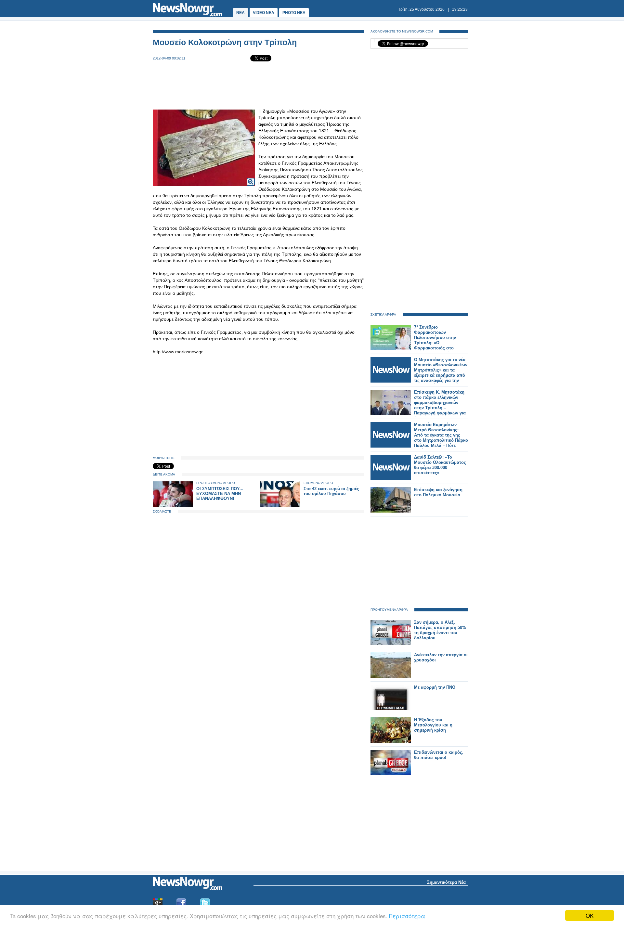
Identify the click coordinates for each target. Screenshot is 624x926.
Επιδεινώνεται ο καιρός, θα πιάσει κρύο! (438, 755)
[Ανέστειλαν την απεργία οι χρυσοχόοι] (390, 676)
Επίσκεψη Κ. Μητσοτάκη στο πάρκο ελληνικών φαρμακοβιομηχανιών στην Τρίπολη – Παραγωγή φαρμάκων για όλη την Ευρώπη (440, 405)
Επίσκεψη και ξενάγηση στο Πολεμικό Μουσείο (438, 492)
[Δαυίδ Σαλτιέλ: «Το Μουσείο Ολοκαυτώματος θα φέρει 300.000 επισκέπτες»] (390, 478)
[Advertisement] (258, 86)
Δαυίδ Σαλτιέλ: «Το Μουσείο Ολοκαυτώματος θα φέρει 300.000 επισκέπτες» (440, 465)
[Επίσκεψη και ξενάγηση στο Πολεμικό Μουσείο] (390, 511)
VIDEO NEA (263, 12)
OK (589, 915)
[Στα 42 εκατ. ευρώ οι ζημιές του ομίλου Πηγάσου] (280, 505)
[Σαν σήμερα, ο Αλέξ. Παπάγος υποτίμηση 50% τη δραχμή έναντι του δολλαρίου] (390, 643)
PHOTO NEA (294, 12)
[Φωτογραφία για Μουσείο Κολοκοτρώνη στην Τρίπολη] (251, 177)
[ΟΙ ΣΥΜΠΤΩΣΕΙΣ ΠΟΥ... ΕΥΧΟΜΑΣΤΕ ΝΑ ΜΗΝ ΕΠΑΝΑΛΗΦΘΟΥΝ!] (173, 505)
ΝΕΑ (240, 12)
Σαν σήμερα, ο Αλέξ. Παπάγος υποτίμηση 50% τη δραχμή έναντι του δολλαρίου (440, 630)
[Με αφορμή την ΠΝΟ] (390, 708)
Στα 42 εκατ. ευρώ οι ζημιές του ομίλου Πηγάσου (331, 491)
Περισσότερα (407, 916)
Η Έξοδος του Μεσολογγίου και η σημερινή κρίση (433, 725)
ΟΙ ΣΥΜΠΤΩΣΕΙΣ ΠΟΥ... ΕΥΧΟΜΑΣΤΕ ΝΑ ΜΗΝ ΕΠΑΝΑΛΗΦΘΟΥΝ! (219, 493)
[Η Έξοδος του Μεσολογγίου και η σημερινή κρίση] (390, 741)
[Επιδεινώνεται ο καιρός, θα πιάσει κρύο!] (390, 773)
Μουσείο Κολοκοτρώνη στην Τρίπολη (225, 42)
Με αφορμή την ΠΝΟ (434, 687)
